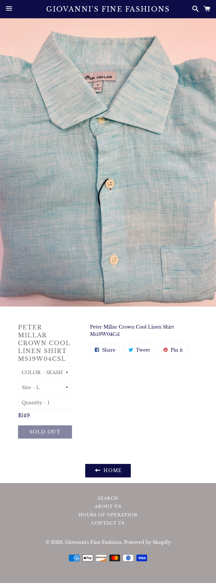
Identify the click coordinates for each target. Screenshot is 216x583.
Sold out (45, 432)
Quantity (32, 402)
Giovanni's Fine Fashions (108, 9)
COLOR (31, 372)
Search (108, 498)
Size (26, 387)
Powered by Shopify (147, 542)
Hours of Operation (108, 514)
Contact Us (108, 523)
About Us (108, 506)
